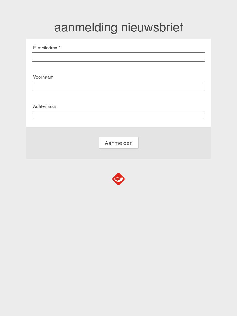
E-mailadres (47, 47)
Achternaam (45, 106)
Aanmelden (119, 143)
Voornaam (43, 76)
